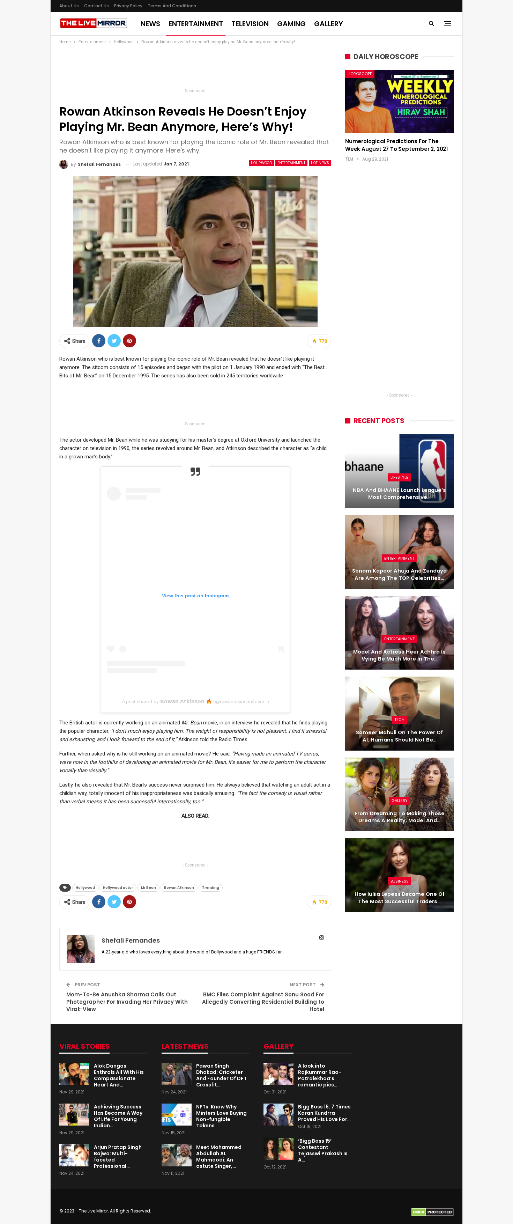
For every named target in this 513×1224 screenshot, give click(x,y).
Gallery (328, 24)
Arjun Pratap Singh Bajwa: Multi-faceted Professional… (118, 1157)
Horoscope (360, 73)
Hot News (320, 162)
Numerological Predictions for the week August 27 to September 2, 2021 (396, 145)
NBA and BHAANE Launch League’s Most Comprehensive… (399, 494)
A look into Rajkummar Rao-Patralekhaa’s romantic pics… (319, 1075)
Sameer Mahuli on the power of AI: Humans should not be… (399, 736)
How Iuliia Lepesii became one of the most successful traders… (400, 898)
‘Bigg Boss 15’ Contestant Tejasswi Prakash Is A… (323, 1150)
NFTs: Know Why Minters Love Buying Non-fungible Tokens (221, 1116)
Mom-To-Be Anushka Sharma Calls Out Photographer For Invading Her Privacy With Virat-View (127, 1002)
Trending (210, 887)
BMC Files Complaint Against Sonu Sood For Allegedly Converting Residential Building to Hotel (263, 1002)
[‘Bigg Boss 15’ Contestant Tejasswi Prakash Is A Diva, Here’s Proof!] (278, 1149)
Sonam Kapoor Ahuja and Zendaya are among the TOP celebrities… (399, 574)
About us (69, 6)
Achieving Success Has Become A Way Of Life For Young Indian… (118, 1116)
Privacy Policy (128, 6)
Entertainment (196, 24)
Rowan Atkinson (179, 887)
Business (400, 881)
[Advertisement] (195, 68)
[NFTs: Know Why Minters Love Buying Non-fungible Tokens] (177, 1115)
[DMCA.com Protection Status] (432, 1212)
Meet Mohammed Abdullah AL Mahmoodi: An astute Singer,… (218, 1157)
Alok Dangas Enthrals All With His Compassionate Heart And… (119, 1075)
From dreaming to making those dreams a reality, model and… (400, 817)
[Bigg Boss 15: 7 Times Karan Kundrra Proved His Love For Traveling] (278, 1115)
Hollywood (261, 162)
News (150, 24)
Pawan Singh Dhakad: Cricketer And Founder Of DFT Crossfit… (221, 1075)
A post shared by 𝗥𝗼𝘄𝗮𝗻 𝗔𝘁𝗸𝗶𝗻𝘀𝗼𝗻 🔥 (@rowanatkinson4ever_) (195, 701)
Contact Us (96, 6)
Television (250, 24)
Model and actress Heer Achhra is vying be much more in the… (399, 655)
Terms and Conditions (172, 6)
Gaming (291, 24)
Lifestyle (399, 477)
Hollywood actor (118, 887)
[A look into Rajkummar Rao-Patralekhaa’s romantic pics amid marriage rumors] (278, 1074)
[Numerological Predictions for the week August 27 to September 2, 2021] (399, 101)
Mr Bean (148, 887)
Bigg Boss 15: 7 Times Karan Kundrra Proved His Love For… (324, 1113)
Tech (399, 719)
